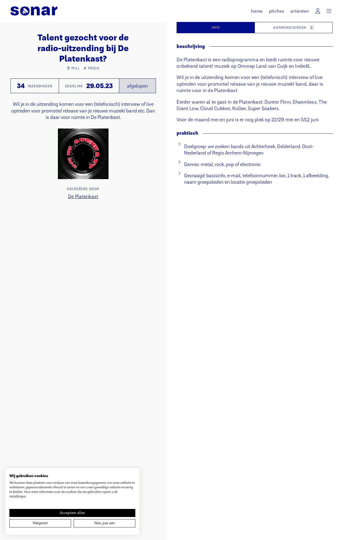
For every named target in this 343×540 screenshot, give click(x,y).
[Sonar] (33, 11)
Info (215, 27)
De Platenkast (83, 196)
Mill (76, 68)
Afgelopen (137, 86)
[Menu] (329, 11)
